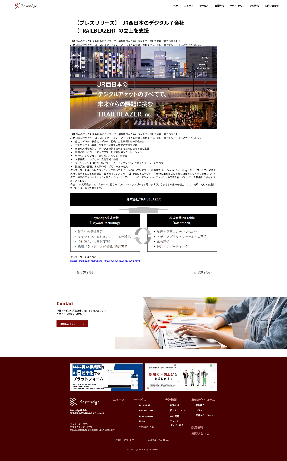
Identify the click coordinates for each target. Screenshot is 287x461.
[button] (219, 5)
